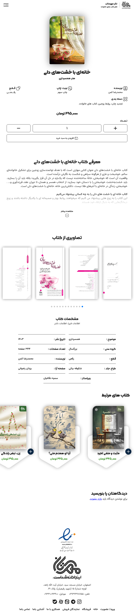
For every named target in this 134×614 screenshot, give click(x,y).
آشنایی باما (38, 609)
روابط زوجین (104, 104)
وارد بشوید (96, 499)
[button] (82, 306)
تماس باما (24, 609)
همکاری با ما (53, 609)
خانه (95, 609)
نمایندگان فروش (71, 609)
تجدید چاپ (117, 104)
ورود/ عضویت (107, 609)
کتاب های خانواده (88, 104)
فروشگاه (86, 609)
